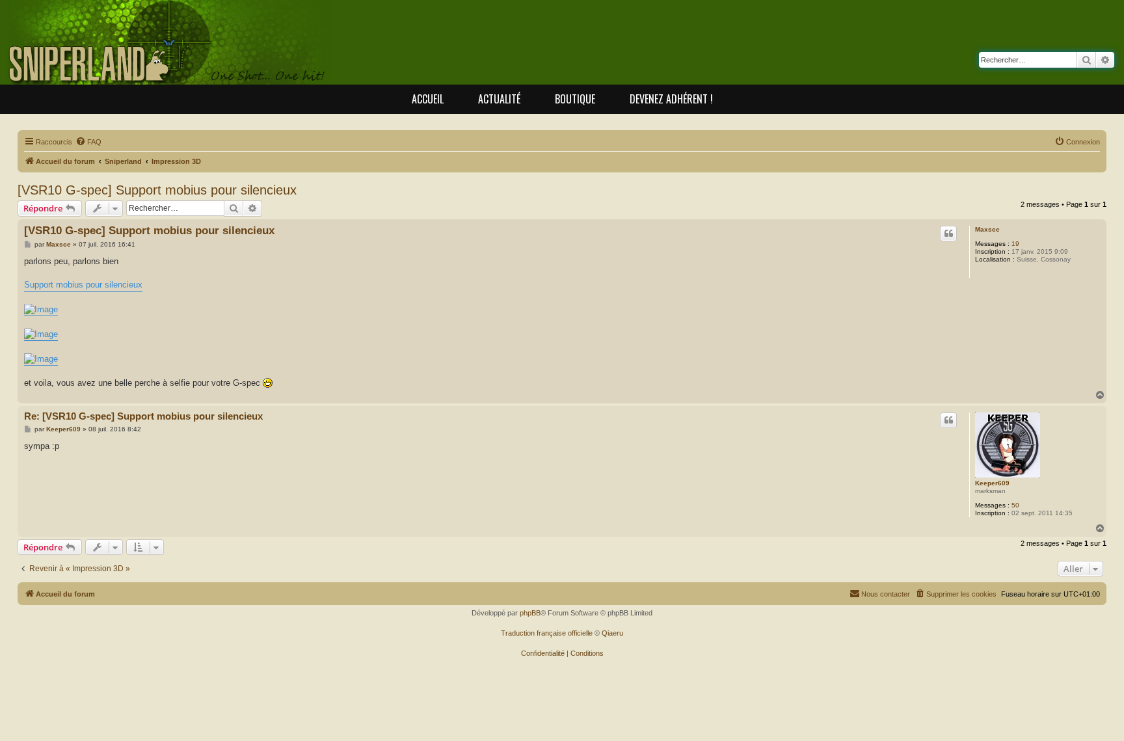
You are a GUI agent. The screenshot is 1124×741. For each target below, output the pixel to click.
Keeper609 (992, 483)
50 (1015, 505)
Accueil (428, 99)
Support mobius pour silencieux (83, 285)
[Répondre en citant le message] (948, 233)
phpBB (530, 613)
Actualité (499, 99)
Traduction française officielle (547, 633)
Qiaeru (612, 633)
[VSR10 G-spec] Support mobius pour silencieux (157, 190)
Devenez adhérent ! (671, 99)
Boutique (575, 99)
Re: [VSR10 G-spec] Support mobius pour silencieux (143, 416)
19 (1015, 243)
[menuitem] (88, 142)
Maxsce (987, 229)
